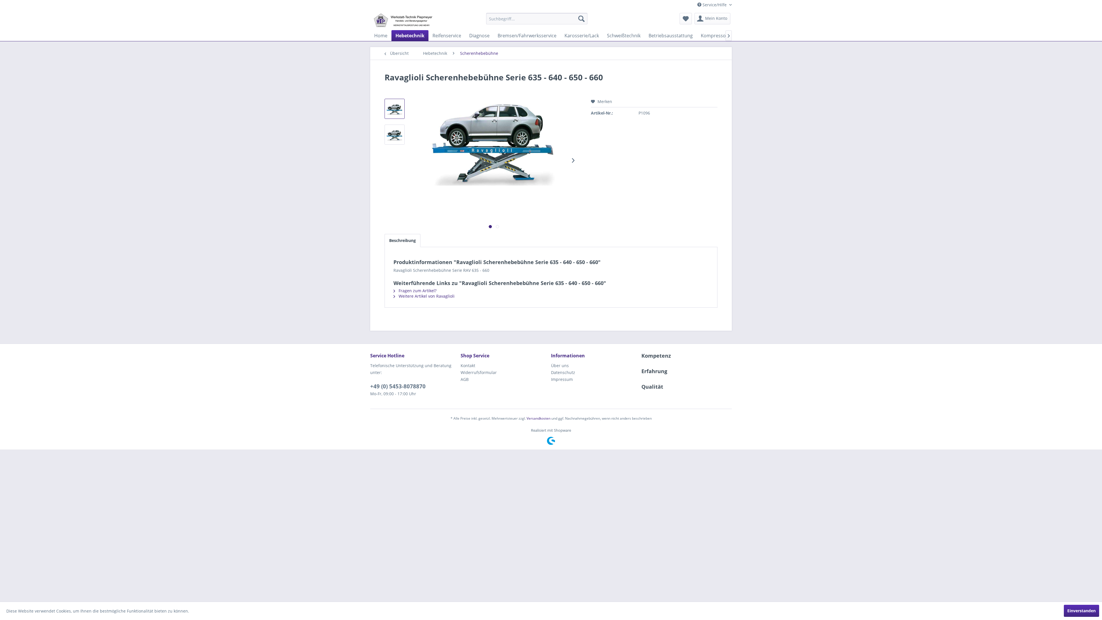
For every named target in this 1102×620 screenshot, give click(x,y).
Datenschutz (563, 372)
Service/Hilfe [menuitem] (714, 4)
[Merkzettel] (686, 18)
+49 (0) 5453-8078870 (398, 386)
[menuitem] (536, 18)
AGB (465, 379)
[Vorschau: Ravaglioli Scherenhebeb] (395, 109)
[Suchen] (581, 18)
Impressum (562, 379)
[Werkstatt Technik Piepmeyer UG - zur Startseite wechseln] (403, 20)
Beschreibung (402, 240)
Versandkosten (538, 418)
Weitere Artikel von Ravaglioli (426, 296)
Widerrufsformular (479, 372)
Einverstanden (1081, 610)
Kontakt (468, 365)
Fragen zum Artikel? (416, 290)
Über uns (560, 365)
